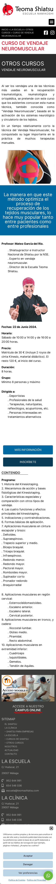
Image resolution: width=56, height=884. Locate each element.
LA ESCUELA (17, 29)
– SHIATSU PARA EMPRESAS (19, 731)
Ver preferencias (28, 872)
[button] (51, 828)
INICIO (5, 29)
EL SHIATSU (11, 724)
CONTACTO (11, 754)
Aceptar (28, 855)
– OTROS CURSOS (14, 742)
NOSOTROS (11, 746)
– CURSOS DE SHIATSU (17, 739)
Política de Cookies (17, 880)
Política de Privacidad (36, 880)
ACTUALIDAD (11, 750)
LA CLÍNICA (11, 727)
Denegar (28, 864)
